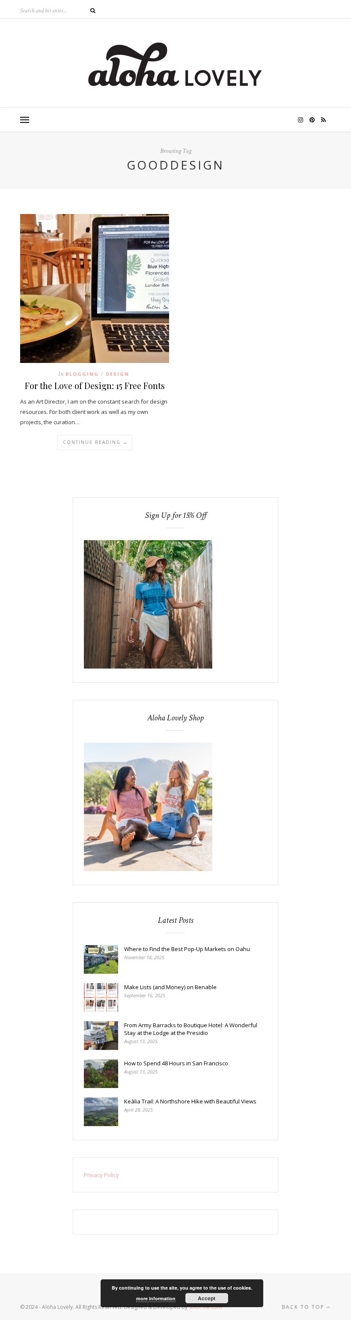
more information (156, 1298)
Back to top (304, 1307)
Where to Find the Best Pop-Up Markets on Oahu (187, 949)
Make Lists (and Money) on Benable (170, 987)
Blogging (82, 374)
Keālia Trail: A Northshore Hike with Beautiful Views (190, 1101)
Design (117, 374)
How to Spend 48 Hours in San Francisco (176, 1063)
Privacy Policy (101, 1175)
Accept (206, 1298)
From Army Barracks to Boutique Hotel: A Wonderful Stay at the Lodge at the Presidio (190, 1029)
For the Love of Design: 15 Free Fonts (95, 385)
